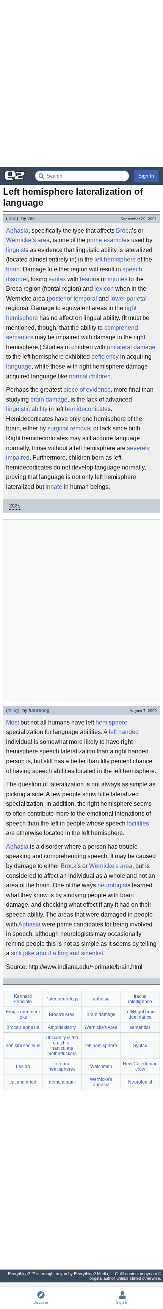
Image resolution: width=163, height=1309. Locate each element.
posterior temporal (73, 298)
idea (12, 218)
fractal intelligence (140, 999)
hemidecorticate (86, 409)
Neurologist (140, 1082)
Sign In (146, 176)
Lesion (23, 1066)
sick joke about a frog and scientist (57, 953)
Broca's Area (62, 1014)
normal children (90, 376)
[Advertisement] (81, 83)
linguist (15, 250)
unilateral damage (131, 347)
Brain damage (101, 1014)
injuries (117, 279)
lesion (88, 279)
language (18, 366)
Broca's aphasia (22, 1027)
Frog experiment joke (23, 1014)
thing (13, 710)
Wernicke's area (110, 866)
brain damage (48, 399)
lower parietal (128, 298)
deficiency (105, 356)
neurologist (112, 885)
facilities (138, 823)
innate (53, 487)
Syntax (140, 1045)
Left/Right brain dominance (140, 1014)
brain (13, 269)
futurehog (38, 710)
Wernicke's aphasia (101, 1082)
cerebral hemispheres (62, 1066)
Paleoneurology (61, 999)
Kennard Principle (23, 999)
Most (12, 722)
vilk (31, 218)
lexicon (104, 288)
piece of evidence (87, 389)
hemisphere (111, 722)
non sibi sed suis (23, 1045)
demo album (62, 1082)
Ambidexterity (62, 1027)
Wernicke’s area (28, 240)
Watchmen (101, 1066)
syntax (57, 279)
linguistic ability (26, 409)
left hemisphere (115, 259)
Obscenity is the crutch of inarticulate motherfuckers (61, 1045)
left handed (124, 732)
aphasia (101, 999)
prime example (107, 240)
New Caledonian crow (140, 1066)
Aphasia (17, 230)
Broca (124, 230)
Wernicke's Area (101, 1027)
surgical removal (69, 428)
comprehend (121, 327)
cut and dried (22, 1082)
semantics (19, 337)
